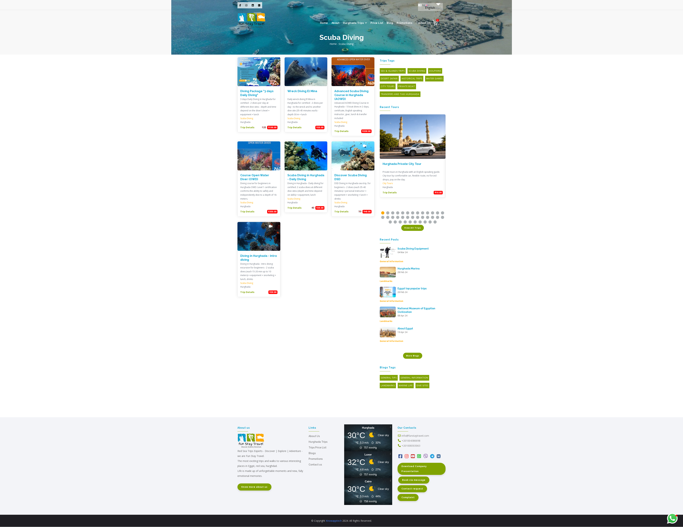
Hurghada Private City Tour (402, 164)
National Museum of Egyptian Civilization (416, 310)
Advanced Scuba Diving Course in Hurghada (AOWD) (351, 95)
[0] (435, 24)
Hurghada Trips (353, 23)
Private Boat (406, 86)
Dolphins (435, 70)
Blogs (312, 453)
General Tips (389, 377)
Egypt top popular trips (412, 288)
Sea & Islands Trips (393, 70)
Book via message (413, 480)
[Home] (251, 20)
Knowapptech (334, 520)
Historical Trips (412, 78)
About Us (314, 436)
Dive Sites (422, 385)
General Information (391, 261)
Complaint (408, 497)
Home (324, 23)
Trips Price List (317, 447)
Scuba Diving (246, 118)
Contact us (423, 23)
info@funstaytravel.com (415, 435)
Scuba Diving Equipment (413, 248)
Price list (376, 23)
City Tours (388, 86)
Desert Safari (389, 78)
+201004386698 (411, 440)
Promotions (404, 23)
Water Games (434, 78)
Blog (390, 23)
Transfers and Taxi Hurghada (400, 94)
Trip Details (247, 127)
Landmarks (386, 281)
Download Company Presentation (414, 469)
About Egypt (405, 328)
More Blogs (412, 355)
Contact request (412, 489)
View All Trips (412, 227)
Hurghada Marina (409, 268)
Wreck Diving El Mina (302, 91)
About (336, 23)
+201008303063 (411, 445)
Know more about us (254, 487)
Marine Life (406, 385)
